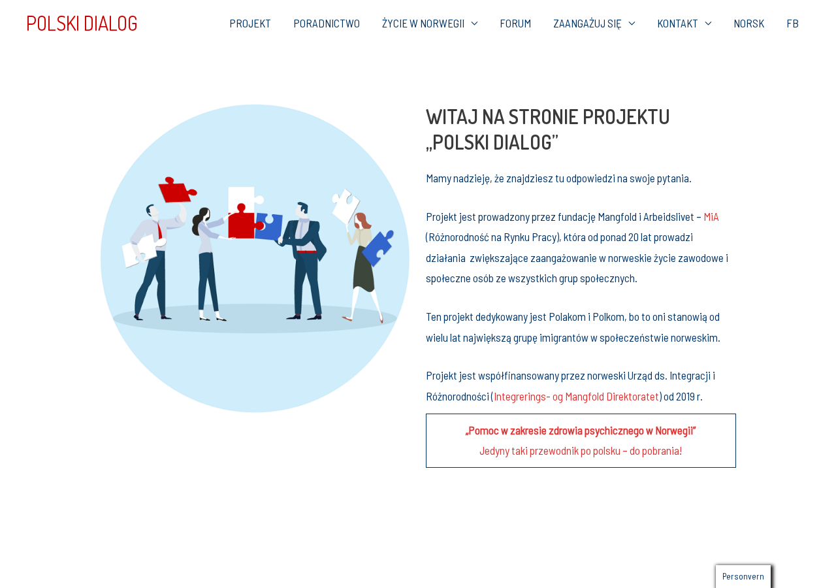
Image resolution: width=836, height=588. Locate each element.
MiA (711, 216)
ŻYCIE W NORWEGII (423, 22)
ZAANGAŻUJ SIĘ (587, 22)
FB (792, 22)
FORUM (515, 22)
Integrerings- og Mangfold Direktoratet (576, 395)
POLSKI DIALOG (82, 22)
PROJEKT (250, 22)
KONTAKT (677, 22)
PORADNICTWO (326, 22)
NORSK (748, 22)
